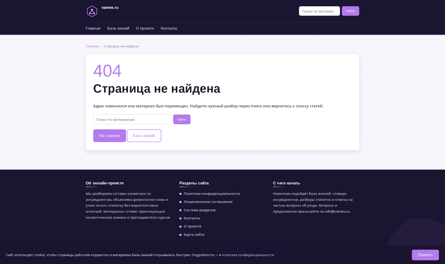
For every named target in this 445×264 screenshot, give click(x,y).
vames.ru (110, 7)
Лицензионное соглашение (208, 201)
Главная (93, 28)
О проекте (145, 28)
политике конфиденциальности (248, 255)
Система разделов (200, 210)
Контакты (169, 28)
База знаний (118, 28)
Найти (350, 11)
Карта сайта (194, 234)
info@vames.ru (337, 211)
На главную (109, 136)
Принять (425, 255)
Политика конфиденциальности (212, 193)
